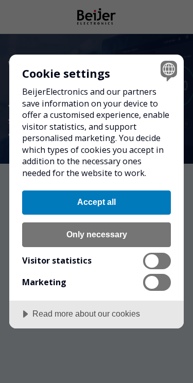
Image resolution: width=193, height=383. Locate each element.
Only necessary (96, 234)
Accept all (96, 201)
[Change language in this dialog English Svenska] (167, 71)
